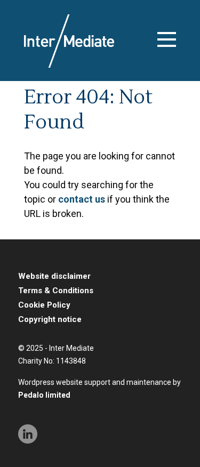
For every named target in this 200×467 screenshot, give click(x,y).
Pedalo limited (44, 395)
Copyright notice (50, 319)
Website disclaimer (54, 276)
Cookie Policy (44, 305)
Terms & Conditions (55, 290)
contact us (81, 199)
